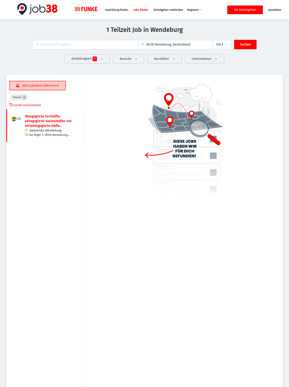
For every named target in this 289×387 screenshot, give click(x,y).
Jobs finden (141, 10)
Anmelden (274, 10)
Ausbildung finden (116, 10)
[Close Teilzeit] (24, 97)
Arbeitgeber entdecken (168, 10)
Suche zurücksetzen (27, 105)
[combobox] (85, 44)
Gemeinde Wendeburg (45, 130)
